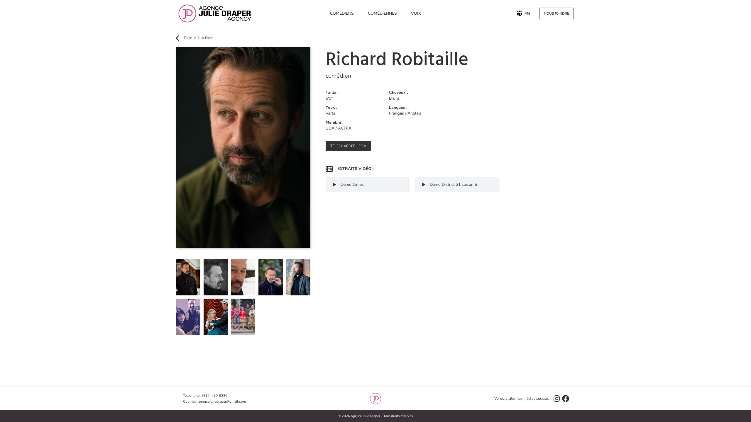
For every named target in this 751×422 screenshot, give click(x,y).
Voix (416, 13)
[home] (214, 13)
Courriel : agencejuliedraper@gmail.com (214, 401)
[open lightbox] (188, 277)
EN (527, 13)
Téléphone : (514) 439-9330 (205, 395)
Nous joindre (556, 13)
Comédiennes (382, 13)
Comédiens (342, 13)
